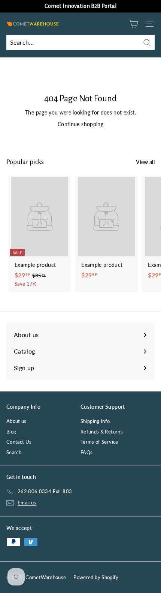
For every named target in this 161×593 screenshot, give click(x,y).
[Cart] (133, 24)
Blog (11, 432)
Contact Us (19, 442)
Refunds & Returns (101, 432)
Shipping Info (95, 421)
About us (16, 421)
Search (13, 452)
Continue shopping (80, 124)
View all (145, 162)
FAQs (86, 452)
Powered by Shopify (95, 577)
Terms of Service (99, 442)
